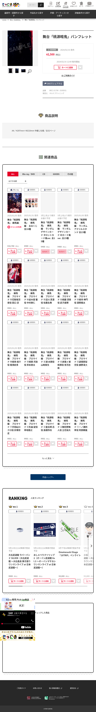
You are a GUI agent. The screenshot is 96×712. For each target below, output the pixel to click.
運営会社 (73, 688)
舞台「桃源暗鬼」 (15, 20)
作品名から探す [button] (36, 12)
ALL (13, 174)
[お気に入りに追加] (80, 67)
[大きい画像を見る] (30, 71)
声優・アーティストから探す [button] (59, 14)
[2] (17, 70)
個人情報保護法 (54, 688)
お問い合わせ (37, 688)
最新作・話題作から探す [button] (13, 14)
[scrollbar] (48, 586)
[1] (10, 70)
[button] (53, 83)
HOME (4, 20)
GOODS (56, 174)
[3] (23, 70)
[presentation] (16, 586)
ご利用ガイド (21, 688)
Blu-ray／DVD (28, 174)
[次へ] (91, 545)
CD (43, 174)
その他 (70, 174)
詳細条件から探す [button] (82, 12)
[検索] (41, 5)
